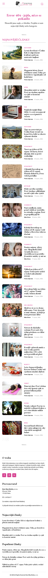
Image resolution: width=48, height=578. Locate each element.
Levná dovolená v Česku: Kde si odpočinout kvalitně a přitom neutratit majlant (34, 53)
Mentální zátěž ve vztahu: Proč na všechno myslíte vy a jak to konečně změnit (35, 93)
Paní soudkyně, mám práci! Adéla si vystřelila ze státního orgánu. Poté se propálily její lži (34, 211)
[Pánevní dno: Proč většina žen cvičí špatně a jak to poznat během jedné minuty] (12, 388)
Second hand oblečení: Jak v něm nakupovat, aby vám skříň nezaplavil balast (34, 429)
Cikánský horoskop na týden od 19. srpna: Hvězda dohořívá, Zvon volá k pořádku (34, 172)
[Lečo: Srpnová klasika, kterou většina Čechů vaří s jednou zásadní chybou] (12, 369)
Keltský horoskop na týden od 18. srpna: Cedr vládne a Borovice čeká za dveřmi (35, 230)
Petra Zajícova (28, 60)
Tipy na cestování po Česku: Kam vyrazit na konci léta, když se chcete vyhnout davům (35, 132)
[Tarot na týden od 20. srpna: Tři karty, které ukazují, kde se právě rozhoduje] (12, 151)
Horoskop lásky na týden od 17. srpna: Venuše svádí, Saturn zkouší (34, 291)
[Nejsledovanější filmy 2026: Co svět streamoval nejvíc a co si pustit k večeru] (12, 112)
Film (25, 107)
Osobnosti (28, 205)
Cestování (27, 47)
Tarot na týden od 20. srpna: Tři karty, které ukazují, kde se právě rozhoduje (33, 152)
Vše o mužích (28, 305)
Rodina (26, 403)
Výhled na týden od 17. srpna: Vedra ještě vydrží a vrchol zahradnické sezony (34, 272)
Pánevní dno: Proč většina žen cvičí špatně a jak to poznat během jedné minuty (35, 389)
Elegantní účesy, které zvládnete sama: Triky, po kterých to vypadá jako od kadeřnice (35, 73)
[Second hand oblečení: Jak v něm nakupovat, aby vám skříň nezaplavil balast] (12, 428)
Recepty (27, 364)
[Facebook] (4, 475)
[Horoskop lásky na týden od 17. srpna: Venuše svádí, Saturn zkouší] (12, 291)
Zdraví (26, 383)
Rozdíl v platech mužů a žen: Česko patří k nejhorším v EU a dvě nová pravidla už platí (34, 350)
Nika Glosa (27, 217)
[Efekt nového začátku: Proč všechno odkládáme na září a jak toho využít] (12, 191)
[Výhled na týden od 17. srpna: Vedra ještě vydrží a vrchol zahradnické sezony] (12, 271)
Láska (26, 87)
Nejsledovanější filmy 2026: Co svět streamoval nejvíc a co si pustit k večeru (34, 113)
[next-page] (7, 439)
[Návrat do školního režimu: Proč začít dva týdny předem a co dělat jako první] (12, 330)
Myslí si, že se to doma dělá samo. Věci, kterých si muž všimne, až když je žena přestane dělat (34, 311)
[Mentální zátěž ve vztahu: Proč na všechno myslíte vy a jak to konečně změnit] (12, 92)
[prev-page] (3, 439)
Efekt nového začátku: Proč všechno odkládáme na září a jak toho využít (34, 191)
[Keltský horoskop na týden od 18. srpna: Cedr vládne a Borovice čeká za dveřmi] (12, 230)
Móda (26, 423)
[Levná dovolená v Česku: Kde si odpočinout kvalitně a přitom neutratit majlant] (12, 53)
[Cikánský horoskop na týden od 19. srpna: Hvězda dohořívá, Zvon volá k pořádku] (12, 171)
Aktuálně (27, 186)
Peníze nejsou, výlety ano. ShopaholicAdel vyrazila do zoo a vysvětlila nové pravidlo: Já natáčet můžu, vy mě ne (35, 251)
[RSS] (14, 475)
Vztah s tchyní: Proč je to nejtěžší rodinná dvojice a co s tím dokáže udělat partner (35, 409)
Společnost (28, 146)
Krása (26, 67)
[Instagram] (9, 475)
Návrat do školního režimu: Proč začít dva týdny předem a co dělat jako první (34, 331)
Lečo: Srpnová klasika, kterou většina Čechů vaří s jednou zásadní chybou (35, 369)
